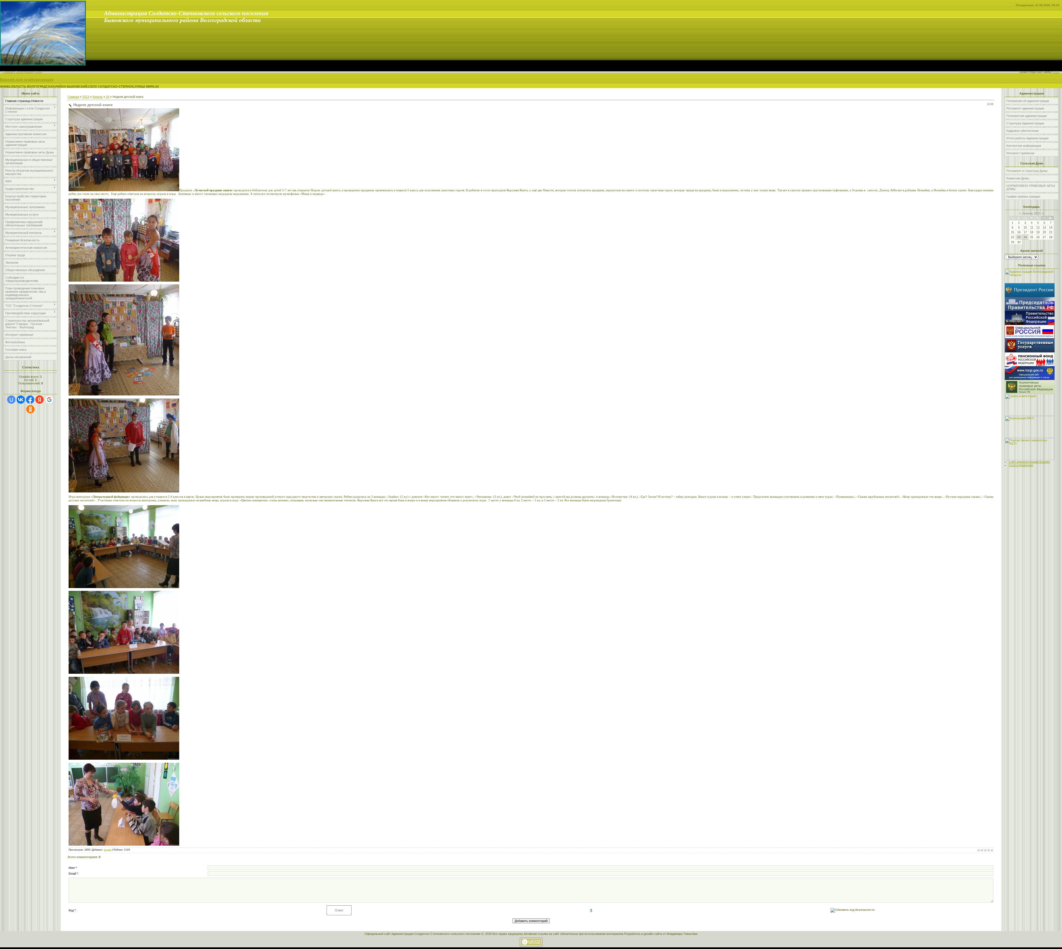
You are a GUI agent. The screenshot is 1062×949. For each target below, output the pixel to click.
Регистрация (24, 72)
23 (1019, 237)
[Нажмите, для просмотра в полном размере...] (124, 190)
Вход (38, 72)
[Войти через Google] (49, 399)
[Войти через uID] (11, 399)
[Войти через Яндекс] (39, 399)
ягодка (107, 849)
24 (107, 96)
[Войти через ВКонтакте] (21, 399)
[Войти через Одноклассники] (30, 409)
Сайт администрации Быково (1029, 461)
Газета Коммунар (1021, 465)
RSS (1056, 72)
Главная (8, 72)
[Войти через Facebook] (30, 399)
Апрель (97, 96)
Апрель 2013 (1031, 213)
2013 (85, 96)
